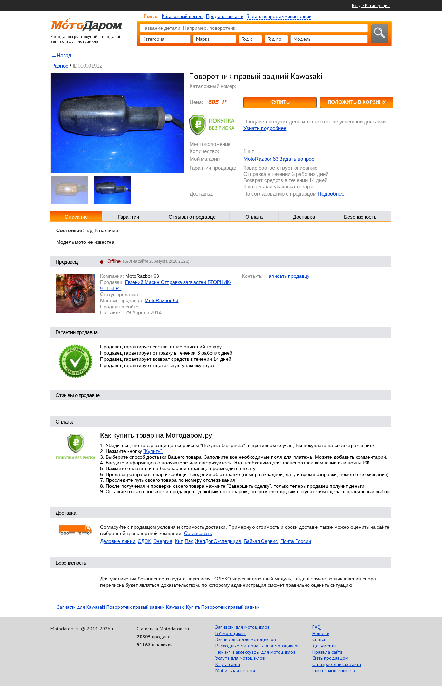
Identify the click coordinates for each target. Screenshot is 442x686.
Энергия (162, 541)
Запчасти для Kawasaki (81, 607)
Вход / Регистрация (371, 5)
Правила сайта (327, 652)
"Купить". (153, 451)
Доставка (304, 217)
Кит (178, 541)
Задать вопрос (296, 159)
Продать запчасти (224, 16)
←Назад (61, 55)
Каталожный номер (182, 16)
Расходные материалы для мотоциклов (257, 646)
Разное (59, 66)
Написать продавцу (287, 276)
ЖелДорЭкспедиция (218, 541)
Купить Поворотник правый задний (223, 607)
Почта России (295, 541)
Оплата (254, 217)
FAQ (316, 627)
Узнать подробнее (264, 128)
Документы (324, 646)
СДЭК (144, 541)
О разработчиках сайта (336, 664)
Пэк (189, 541)
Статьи (318, 639)
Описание (76, 217)
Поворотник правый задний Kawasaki (145, 607)
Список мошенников (333, 670)
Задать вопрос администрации (279, 16)
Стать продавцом (330, 658)
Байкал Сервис (261, 541)
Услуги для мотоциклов (240, 658)
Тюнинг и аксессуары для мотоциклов (255, 652)
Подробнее (331, 194)
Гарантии (128, 217)
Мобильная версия (235, 670)
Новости (320, 633)
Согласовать (198, 533)
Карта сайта (227, 664)
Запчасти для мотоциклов (242, 627)
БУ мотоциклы (230, 633)
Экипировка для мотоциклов (245, 639)
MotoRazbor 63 (260, 159)
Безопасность (360, 217)
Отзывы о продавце (192, 217)
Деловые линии (117, 541)
